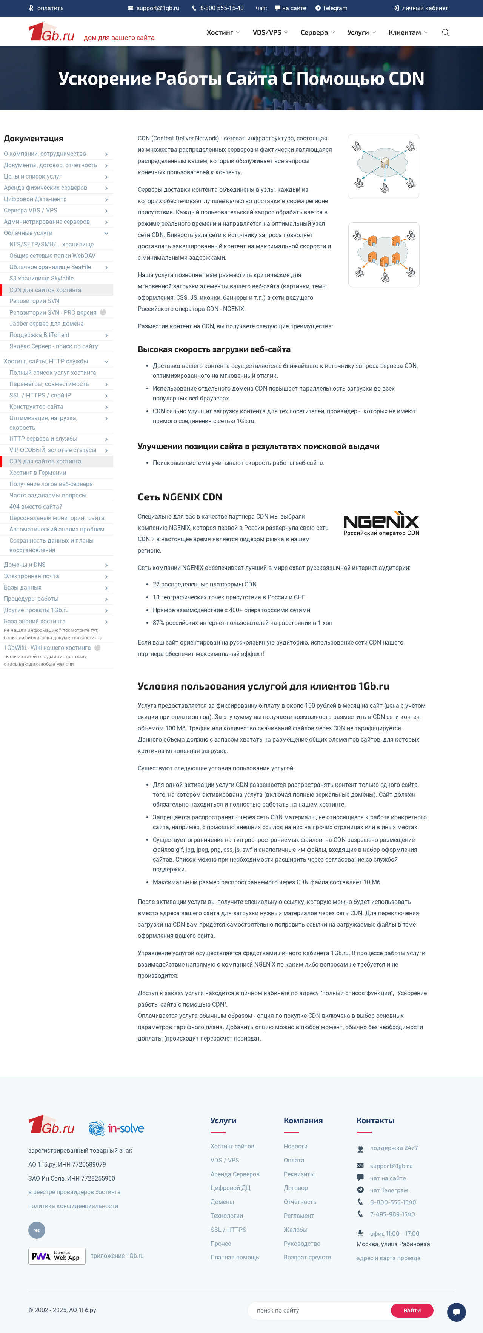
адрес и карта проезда (389, 1258)
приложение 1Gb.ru (117, 1255)
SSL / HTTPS (228, 1229)
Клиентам (406, 32)
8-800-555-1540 (393, 1201)
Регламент (299, 1215)
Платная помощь (235, 1257)
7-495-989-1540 (392, 1214)
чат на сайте (388, 1177)
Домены (222, 1201)
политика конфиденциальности (73, 1206)
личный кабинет (425, 8)
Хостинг (221, 32)
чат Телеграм (389, 1189)
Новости (296, 1146)
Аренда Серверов (235, 1174)
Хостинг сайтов (232, 1146)
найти (412, 1310)
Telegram (335, 8)
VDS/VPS (268, 32)
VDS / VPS (225, 1160)
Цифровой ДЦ (231, 1187)
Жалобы (296, 1229)
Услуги (359, 32)
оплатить (50, 8)
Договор (296, 1187)
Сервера (315, 32)
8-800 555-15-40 (222, 8)
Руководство (302, 1243)
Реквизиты (299, 1174)
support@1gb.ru (158, 8)
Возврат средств (307, 1257)
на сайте (294, 8)
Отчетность (300, 1201)
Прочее (221, 1243)
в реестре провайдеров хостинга (74, 1192)
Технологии (227, 1215)
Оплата (294, 1160)
